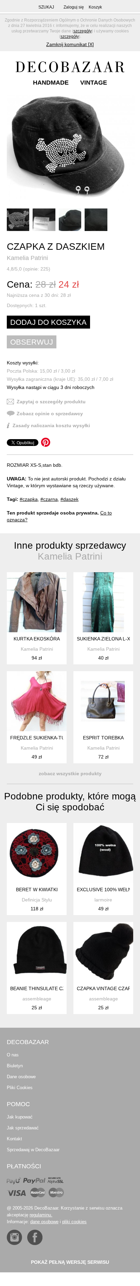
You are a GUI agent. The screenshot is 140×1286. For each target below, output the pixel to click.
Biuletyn (15, 1065)
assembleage (36, 998)
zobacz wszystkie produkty (70, 773)
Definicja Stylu (37, 899)
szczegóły (82, 31)
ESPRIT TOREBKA (103, 737)
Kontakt (14, 1138)
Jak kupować (20, 1116)
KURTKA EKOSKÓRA (37, 638)
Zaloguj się (74, 7)
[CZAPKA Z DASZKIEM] (71, 150)
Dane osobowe (21, 1076)
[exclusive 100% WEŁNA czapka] (103, 853)
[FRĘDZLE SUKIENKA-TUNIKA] (37, 701)
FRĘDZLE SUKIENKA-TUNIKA (43, 737)
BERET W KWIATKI (37, 889)
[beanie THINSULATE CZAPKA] (37, 952)
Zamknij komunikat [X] (70, 44)
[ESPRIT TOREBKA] (103, 701)
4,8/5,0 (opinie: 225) (28, 269)
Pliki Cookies (20, 1087)
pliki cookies (74, 1221)
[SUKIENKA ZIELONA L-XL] (103, 602)
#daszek (69, 499)
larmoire (103, 899)
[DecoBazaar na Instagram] (14, 1237)
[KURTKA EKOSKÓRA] (37, 602)
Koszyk (95, 7)
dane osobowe (44, 1221)
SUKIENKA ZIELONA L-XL (105, 638)
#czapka (29, 499)
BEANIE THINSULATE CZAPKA (44, 988)
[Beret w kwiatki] (37, 853)
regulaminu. (41, 1214)
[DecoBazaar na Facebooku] (34, 1237)
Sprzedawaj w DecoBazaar (33, 1149)
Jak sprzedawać (23, 1127)
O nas (13, 1054)
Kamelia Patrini (27, 258)
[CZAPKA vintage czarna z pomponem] (103, 952)
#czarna (49, 499)
